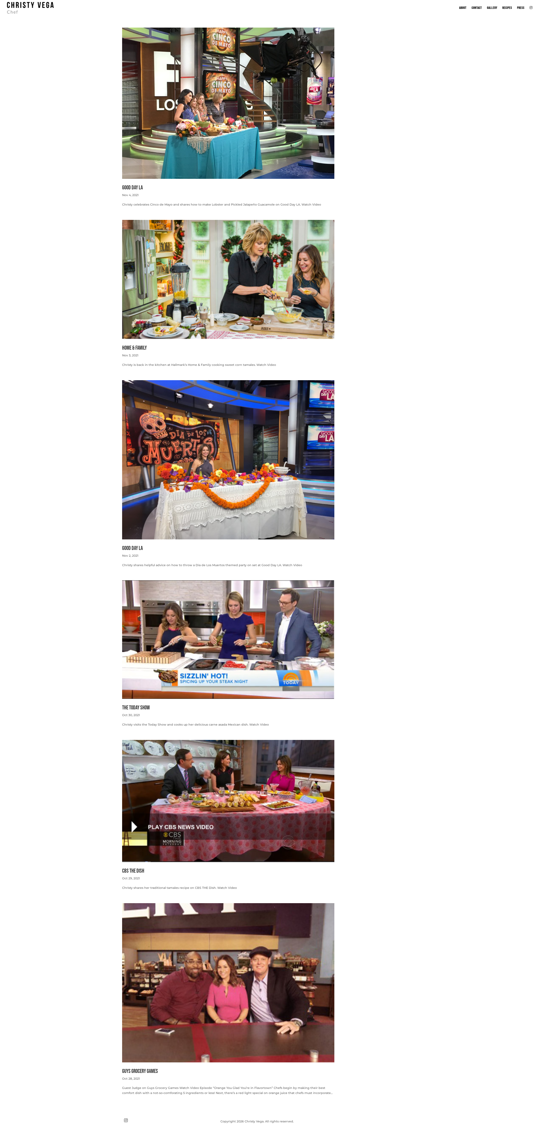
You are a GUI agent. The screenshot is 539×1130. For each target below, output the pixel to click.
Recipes (507, 8)
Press (520, 8)
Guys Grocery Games (140, 1071)
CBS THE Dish (133, 871)
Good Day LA (132, 188)
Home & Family (134, 348)
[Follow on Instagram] (126, 1120)
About (463, 8)
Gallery (492, 8)
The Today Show (136, 708)
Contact (477, 8)
